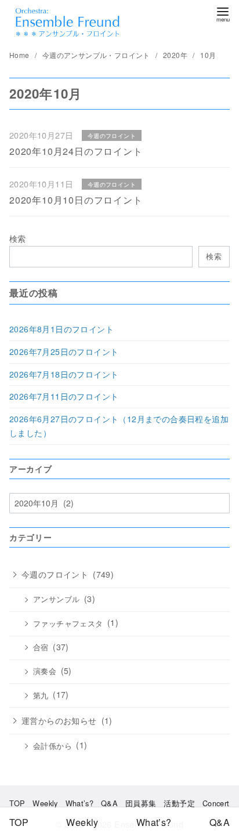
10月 (208, 55)
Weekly (44, 803)
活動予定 (179, 803)
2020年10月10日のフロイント (76, 199)
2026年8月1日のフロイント (61, 329)
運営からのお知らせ (59, 720)
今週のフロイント (54, 574)
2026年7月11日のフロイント (63, 396)
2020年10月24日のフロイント (76, 151)
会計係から (52, 746)
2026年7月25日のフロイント (63, 351)
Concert (216, 803)
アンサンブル (56, 599)
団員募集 (141, 803)
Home (20, 55)
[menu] (223, 13)
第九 (41, 695)
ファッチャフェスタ (68, 623)
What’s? (80, 803)
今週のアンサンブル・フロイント (97, 55)
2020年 (176, 55)
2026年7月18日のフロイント (63, 374)
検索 (17, 238)
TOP (17, 803)
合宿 (41, 647)
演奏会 (44, 671)
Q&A (109, 803)
